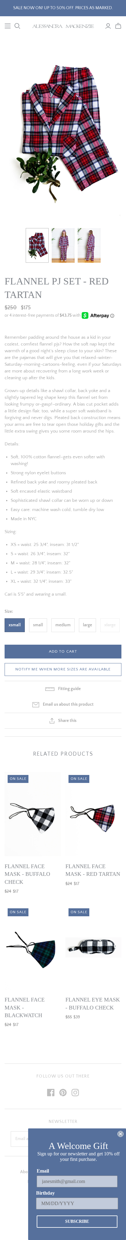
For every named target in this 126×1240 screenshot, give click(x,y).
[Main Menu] (8, 26)
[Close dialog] (120, 1134)
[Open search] (17, 26)
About (26, 1171)
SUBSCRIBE (77, 1221)
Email (43, 1170)
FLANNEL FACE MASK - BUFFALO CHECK (27, 874)
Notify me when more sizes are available (63, 669)
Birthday (45, 1193)
